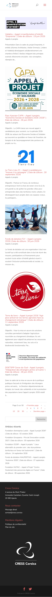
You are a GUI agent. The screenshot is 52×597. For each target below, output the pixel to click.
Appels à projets (11, 39)
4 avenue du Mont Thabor (15, 492)
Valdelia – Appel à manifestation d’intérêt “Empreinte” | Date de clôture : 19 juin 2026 (25, 35)
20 (18, 411)
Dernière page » (39, 411)
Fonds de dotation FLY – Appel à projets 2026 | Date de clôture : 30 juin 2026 (23, 240)
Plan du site (10, 527)
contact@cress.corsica (13, 512)
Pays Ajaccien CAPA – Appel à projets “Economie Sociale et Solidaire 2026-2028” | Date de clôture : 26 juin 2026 (25, 117)
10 (14, 411)
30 (23, 411)
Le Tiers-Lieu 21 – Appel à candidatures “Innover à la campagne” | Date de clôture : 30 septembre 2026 (26, 172)
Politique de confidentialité (15, 524)
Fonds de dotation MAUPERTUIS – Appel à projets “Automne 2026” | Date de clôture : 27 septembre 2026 (25, 460)
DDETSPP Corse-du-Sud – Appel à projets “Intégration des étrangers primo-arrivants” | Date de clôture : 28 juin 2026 (25, 369)
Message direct (11, 509)
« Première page (32, 405)
